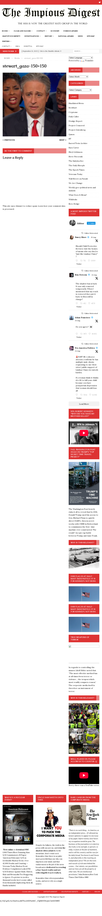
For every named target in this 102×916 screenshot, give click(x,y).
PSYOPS (97, 892)
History (48, 36)
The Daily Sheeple (77, 165)
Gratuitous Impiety (11, 36)
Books (5, 31)
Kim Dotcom (81, 275)
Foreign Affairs (70, 31)
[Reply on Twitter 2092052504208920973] (77, 260)
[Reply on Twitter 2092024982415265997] (77, 303)
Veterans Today (75, 174)
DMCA (17, 46)
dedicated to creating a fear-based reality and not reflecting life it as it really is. (51, 870)
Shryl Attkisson (75, 152)
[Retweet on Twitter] (82, 233)
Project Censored (76, 125)
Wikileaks (73, 199)
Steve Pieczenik (76, 156)
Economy (55, 31)
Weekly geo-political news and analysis (82, 189)
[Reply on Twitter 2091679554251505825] (77, 395)
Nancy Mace (80, 237)
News (80, 36)
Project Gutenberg (77, 130)
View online (8, 850)
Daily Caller (74, 116)
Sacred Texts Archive (78, 143)
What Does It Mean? (78, 195)
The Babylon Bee (76, 161)
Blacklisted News (76, 103)
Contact (41, 31)
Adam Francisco (82, 317)
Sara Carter (74, 147)
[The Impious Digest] (51, 26)
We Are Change (75, 183)
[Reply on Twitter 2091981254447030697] (77, 334)
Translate (89, 60)
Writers (6, 41)
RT (70, 139)
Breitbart (73, 108)
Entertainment (50, 892)
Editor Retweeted (91, 233)
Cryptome (73, 112)
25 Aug (93, 237)
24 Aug (94, 275)
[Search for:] (86, 51)
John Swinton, (84, 874)
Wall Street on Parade (78, 179)
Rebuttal (28, 46)
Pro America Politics (85, 348)
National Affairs (66, 36)
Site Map (91, 36)
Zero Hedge (74, 204)
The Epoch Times (76, 170)
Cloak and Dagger (22, 31)
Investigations (31, 36)
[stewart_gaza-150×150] (34, 135)
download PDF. (22, 850)
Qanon (71, 134)
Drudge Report (75, 121)
